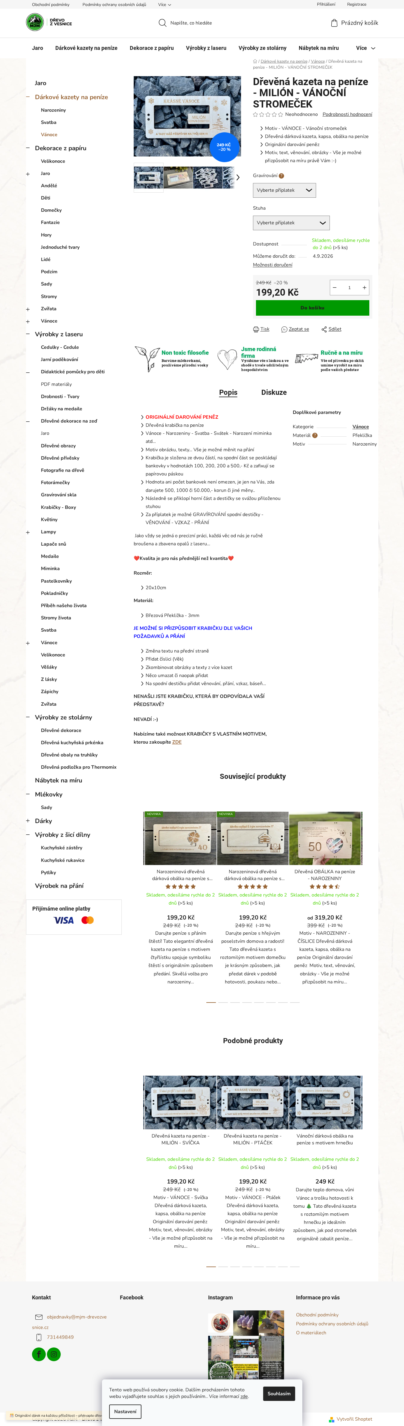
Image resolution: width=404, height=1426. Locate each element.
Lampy (48, 532)
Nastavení (125, 1411)
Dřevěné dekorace (61, 730)
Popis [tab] (228, 392)
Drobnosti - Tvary (60, 396)
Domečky (51, 210)
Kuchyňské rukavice (63, 860)
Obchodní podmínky (50, 4)
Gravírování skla (59, 495)
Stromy (49, 296)
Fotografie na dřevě (62, 470)
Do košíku (312, 308)
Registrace (356, 4)
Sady (46, 284)
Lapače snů (53, 544)
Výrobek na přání (59, 886)
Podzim (49, 271)
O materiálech (311, 1333)
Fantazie (50, 222)
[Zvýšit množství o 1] (364, 287)
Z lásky (49, 679)
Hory (46, 235)
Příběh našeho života (64, 605)
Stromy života (56, 618)
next (367, 905)
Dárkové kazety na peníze (71, 97)
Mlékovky (48, 794)
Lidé (46, 259)
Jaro (40, 83)
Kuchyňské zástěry (61, 848)
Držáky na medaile (61, 409)
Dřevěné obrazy (58, 446)
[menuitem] (37, 48)
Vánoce (49, 134)
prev (138, 905)
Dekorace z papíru (60, 148)
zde (244, 1396)
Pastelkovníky (56, 581)
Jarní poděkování (59, 359)
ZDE (177, 742)
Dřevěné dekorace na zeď (69, 421)
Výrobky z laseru (59, 334)
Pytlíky (48, 872)
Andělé (49, 185)
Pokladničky (54, 593)
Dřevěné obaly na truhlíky (69, 755)
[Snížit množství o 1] (334, 287)
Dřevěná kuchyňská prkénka (72, 742)
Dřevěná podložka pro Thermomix (79, 767)
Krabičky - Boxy (58, 507)
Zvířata (49, 309)
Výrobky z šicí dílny (62, 835)
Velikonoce (53, 161)
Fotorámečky (55, 482)
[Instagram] (54, 1354)
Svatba (49, 122)
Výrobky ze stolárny (63, 717)
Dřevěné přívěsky (60, 458)
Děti (45, 198)
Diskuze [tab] (274, 392)
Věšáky (49, 667)
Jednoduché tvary (60, 247)
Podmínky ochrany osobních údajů (114, 4)
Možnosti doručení (272, 265)
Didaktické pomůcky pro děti (73, 372)
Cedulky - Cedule (60, 347)
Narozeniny (53, 110)
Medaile (50, 556)
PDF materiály (56, 384)
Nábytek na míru (58, 780)
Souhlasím (279, 1393)
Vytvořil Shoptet (354, 1419)
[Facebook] (39, 1354)
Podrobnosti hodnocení (347, 114)
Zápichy (49, 691)
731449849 (60, 1337)
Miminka (50, 568)
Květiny (49, 519)
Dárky (43, 821)
